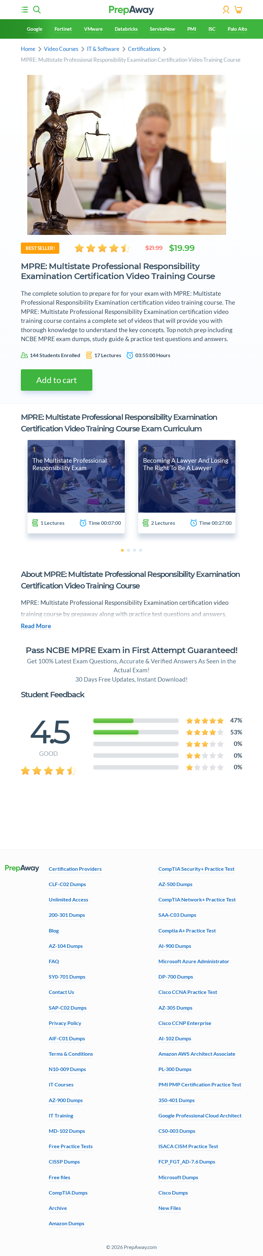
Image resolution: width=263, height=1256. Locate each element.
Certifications (144, 48)
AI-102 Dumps (174, 1038)
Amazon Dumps (66, 1223)
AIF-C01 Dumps (67, 1038)
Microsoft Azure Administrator (193, 961)
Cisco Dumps (173, 1192)
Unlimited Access (68, 899)
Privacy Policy (65, 1023)
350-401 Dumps (176, 1100)
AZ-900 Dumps (66, 1100)
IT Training (61, 1115)
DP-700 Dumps (175, 976)
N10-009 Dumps (67, 1069)
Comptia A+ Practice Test (187, 930)
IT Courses (61, 1084)
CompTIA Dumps (68, 1192)
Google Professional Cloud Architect (200, 1115)
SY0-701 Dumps (67, 976)
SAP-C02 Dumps (68, 1007)
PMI (191, 29)
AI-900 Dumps (174, 946)
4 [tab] (140, 550)
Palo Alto (237, 29)
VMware (93, 29)
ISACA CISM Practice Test (188, 1146)
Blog (54, 930)
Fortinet (63, 29)
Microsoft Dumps (178, 1177)
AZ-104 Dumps (66, 946)
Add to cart (56, 380)
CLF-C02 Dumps (67, 884)
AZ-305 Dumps (175, 1007)
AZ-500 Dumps (175, 884)
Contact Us (61, 992)
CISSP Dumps (64, 1161)
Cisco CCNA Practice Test (187, 992)
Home (28, 48)
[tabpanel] (76, 486)
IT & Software (103, 48)
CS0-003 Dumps (176, 1131)
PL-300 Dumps (174, 1069)
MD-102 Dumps (67, 1131)
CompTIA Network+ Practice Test (197, 899)
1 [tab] (122, 550)
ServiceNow (162, 29)
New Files (169, 1208)
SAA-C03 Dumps (177, 915)
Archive (58, 1208)
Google (34, 29)
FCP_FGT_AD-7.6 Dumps (186, 1161)
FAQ (54, 961)
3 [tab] (134, 550)
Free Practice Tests (71, 1146)
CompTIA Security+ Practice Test (196, 869)
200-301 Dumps (67, 915)
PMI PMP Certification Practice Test (199, 1084)
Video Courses (61, 48)
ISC (212, 29)
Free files (59, 1177)
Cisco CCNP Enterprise (184, 1023)
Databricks (126, 29)
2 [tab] (128, 550)
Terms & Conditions (71, 1054)
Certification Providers (75, 869)
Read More (36, 625)
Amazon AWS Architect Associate (196, 1054)
